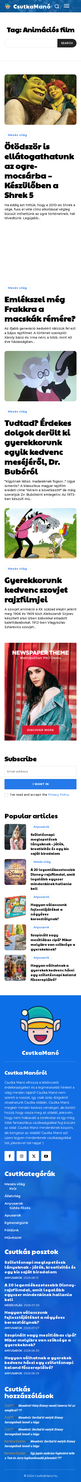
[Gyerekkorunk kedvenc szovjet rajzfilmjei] (40, 533)
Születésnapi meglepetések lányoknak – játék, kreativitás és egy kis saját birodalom (50, 844)
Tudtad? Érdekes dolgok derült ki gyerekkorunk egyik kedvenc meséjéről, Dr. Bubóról (37, 447)
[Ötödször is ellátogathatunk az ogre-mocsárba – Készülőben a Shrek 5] (40, 99)
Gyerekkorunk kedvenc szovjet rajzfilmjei (36, 589)
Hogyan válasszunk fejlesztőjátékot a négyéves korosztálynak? (34, 1317)
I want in (41, 784)
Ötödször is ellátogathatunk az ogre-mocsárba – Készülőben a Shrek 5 (39, 170)
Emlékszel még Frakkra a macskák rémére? (40, 308)
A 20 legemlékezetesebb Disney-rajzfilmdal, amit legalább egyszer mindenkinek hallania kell (53, 879)
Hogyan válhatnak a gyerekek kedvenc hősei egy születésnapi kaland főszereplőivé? (53, 972)
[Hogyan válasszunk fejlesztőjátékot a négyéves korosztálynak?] (15, 907)
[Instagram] (22, 1156)
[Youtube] (46, 1156)
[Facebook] (9, 1156)
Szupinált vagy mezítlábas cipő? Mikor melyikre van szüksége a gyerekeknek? (53, 942)
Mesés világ (17, 135)
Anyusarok (41, 826)
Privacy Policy (58, 794)
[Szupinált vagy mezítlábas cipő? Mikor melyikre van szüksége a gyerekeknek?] (15, 937)
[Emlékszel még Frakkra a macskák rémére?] (40, 252)
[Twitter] (34, 1156)
